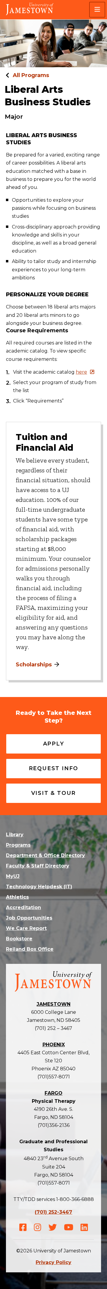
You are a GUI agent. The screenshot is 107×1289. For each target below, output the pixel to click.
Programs (18, 845)
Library (14, 834)
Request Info (53, 768)
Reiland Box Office (30, 949)
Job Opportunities (29, 918)
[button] (97, 10)
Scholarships (34, 664)
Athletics (17, 897)
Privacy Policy (53, 1262)
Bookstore (19, 939)
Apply (53, 743)
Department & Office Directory (45, 855)
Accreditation (23, 907)
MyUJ (13, 876)
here (81, 372)
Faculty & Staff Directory (37, 866)
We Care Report (26, 928)
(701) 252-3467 (53, 1212)
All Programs (31, 75)
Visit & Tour (53, 793)
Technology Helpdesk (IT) (39, 886)
